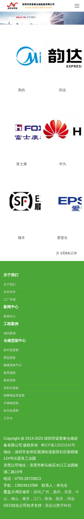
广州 (45, 492)
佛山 (14, 499)
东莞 (68, 492)
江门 (37, 499)
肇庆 (26, 499)
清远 (70, 499)
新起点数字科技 (58, 505)
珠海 (48, 499)
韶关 (59, 499)
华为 (62, 164)
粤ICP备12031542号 (58, 445)
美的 (21, 90)
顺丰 (21, 238)
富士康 (21, 164)
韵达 (62, 90)
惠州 (56, 492)
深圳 (37, 492)
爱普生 (62, 238)
